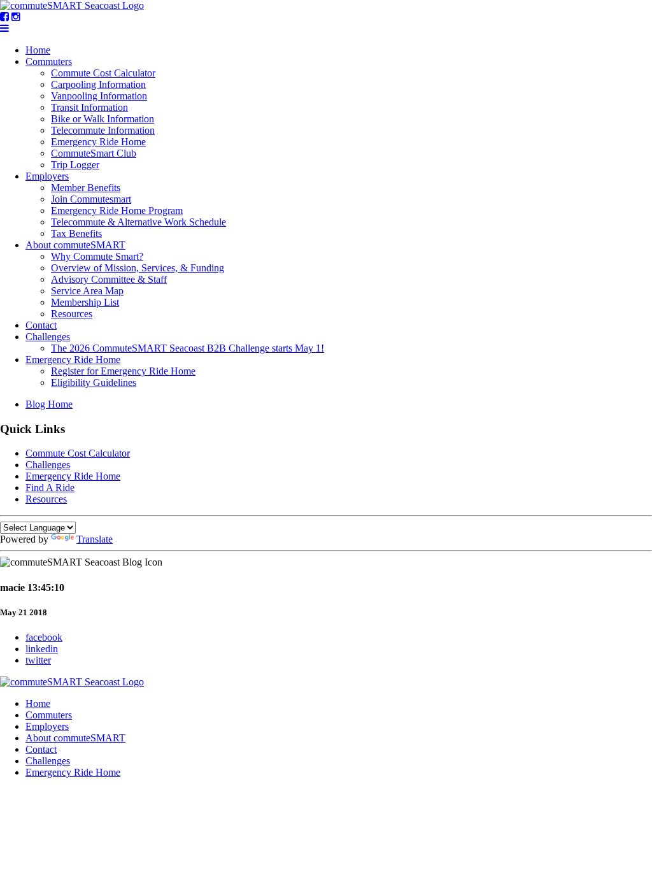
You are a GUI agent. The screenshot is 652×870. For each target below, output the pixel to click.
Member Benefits (85, 187)
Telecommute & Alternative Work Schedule (138, 222)
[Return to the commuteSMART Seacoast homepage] (72, 5)
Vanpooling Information (99, 95)
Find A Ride (49, 487)
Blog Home (49, 404)
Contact (41, 325)
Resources (71, 313)
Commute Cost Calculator (103, 73)
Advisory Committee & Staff (109, 279)
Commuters (48, 61)
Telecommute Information (103, 130)
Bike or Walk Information (102, 118)
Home (37, 50)
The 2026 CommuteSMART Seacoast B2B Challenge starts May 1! (187, 348)
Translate (94, 539)
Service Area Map (87, 290)
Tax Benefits (76, 233)
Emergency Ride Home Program (117, 210)
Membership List (85, 302)
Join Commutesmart (91, 199)
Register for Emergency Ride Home (123, 371)
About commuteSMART (75, 244)
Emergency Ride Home (98, 141)
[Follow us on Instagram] (15, 16)
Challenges (47, 336)
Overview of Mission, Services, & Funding (137, 267)
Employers (47, 176)
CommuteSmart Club (93, 153)
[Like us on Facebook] (4, 16)
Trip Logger (75, 164)
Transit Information (89, 107)
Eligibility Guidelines (93, 382)
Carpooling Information (98, 84)
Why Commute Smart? (97, 256)
